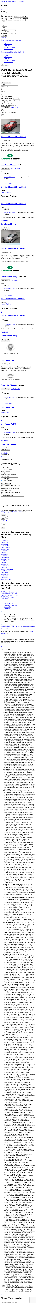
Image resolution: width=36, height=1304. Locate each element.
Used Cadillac (5, 546)
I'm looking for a (5, 482)
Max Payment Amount (7, 18)
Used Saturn (4, 576)
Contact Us (7, 607)
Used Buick (4, 544)
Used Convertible (6, 592)
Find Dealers (8, 44)
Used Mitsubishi (5, 571)
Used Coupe (14, 592)
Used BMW (4, 542)
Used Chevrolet (5, 547)
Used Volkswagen (6, 579)
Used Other (4, 598)
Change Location (5, 82)
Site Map (7, 608)
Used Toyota (4, 577)
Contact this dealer (9, 177)
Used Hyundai (5, 557)
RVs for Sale (4, 628)
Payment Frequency (6, 20)
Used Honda (4, 556)
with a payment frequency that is (10, 492)
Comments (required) (7, 495)
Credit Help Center (10, 47)
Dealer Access (8, 49)
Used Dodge (4, 551)
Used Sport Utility (6, 595)
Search (3, 84)
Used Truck (14, 595)
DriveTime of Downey (9, 165)
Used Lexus (4, 564)
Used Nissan (4, 572)
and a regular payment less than (10, 488)
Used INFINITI (5, 559)
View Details (8, 183)
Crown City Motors (8, 385)
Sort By (3, 109)
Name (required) (5, 467)
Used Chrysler (5, 549)
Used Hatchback (5, 593)
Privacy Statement (9, 616)
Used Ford (4, 552)
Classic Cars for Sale (16, 626)
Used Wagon (10, 597)
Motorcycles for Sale (29, 626)
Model (3, 32)
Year (2, 90)
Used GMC (4, 554)
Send (2, 518)
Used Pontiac (4, 574)
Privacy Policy (5, 512)
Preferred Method (6, 478)
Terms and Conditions (10, 605)
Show (2, 114)
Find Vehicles (8, 45)
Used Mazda (4, 567)
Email (10, 480)
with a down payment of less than (10, 485)
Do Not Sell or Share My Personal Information (18, 618)
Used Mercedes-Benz (7, 569)
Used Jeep (4, 561)
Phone (8, 474)
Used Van (3, 597)
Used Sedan (13, 593)
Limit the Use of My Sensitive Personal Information (19, 620)
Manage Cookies (9, 621)
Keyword (3, 11)
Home (6, 55)
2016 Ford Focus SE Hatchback (13, 248)
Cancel (3, 515)
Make (2, 30)
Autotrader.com (5, 626)
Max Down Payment (7, 16)
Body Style (4, 33)
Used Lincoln (5, 566)
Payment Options (6, 192)
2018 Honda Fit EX (8, 360)
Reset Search (4, 37)
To (3, 25)
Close (3, 528)
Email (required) (5, 471)
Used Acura (4, 541)
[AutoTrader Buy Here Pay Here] (11, 40)
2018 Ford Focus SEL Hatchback (13, 137)
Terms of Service (17, 512)
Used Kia (3, 562)
